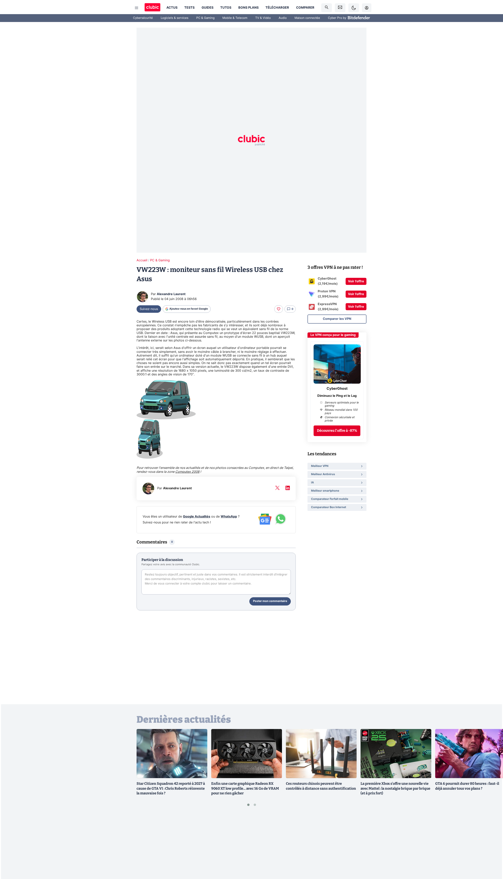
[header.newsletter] (340, 8)
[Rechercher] (326, 8)
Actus (171, 7)
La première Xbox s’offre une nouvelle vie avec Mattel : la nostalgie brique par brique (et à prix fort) (395, 788)
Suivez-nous (149, 309)
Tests (189, 7)
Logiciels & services (174, 17)
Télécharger (277, 7)
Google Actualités (196, 516)
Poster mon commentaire (270, 601)
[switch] (353, 7)
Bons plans (248, 7)
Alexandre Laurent (171, 294)
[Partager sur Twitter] (493, 858)
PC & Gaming (205, 17)
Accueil (142, 260)
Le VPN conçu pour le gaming (333, 335)
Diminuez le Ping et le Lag (337, 395)
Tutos (225, 7)
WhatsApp (229, 516)
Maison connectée (307, 17)
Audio (283, 17)
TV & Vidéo (263, 17)
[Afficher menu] (136, 8)
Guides (207, 7)
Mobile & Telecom (234, 17)
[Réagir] (278, 309)
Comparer (305, 7)
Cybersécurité (143, 17)
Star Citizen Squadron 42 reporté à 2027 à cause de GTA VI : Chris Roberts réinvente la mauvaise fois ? (171, 788)
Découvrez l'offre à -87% (337, 430)
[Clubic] (152, 8)
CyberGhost (337, 389)
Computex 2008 (187, 471)
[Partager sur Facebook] (493, 845)
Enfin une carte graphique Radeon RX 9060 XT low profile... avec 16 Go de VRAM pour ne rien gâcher (245, 788)
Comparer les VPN (337, 318)
